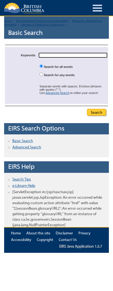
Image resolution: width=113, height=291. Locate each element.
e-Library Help (23, 186)
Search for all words (58, 66)
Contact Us (68, 240)
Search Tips (21, 180)
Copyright (45, 240)
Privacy (84, 233)
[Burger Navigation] (97, 9)
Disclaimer (64, 233)
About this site (38, 233)
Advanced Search (57, 93)
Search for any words (59, 75)
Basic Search (22, 141)
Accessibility (21, 240)
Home (16, 233)
